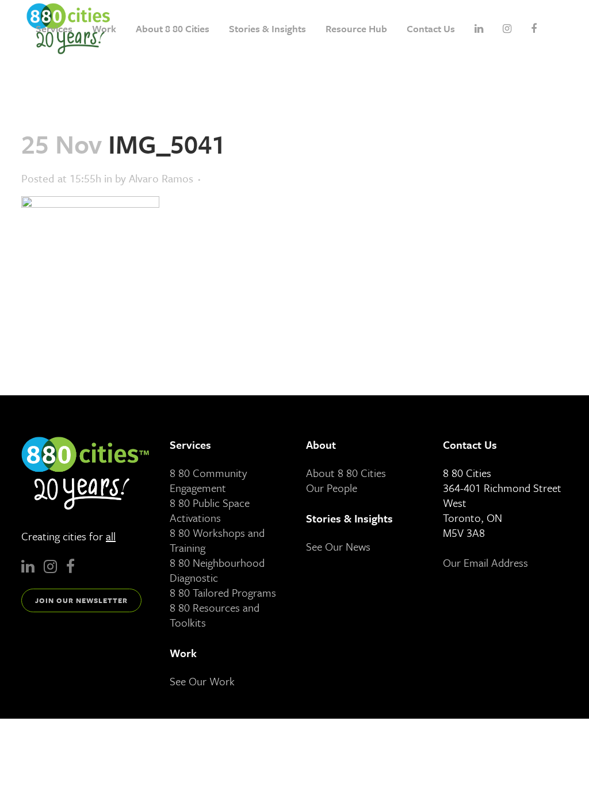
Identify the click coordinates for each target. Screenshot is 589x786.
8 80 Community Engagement (208, 480)
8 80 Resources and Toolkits (214, 615)
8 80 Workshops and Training (217, 540)
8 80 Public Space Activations (210, 510)
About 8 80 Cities (346, 472)
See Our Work (202, 681)
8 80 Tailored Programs (223, 592)
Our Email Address (485, 562)
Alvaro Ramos (161, 178)
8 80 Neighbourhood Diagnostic (217, 570)
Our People (331, 487)
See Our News (338, 546)
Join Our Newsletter (81, 600)
